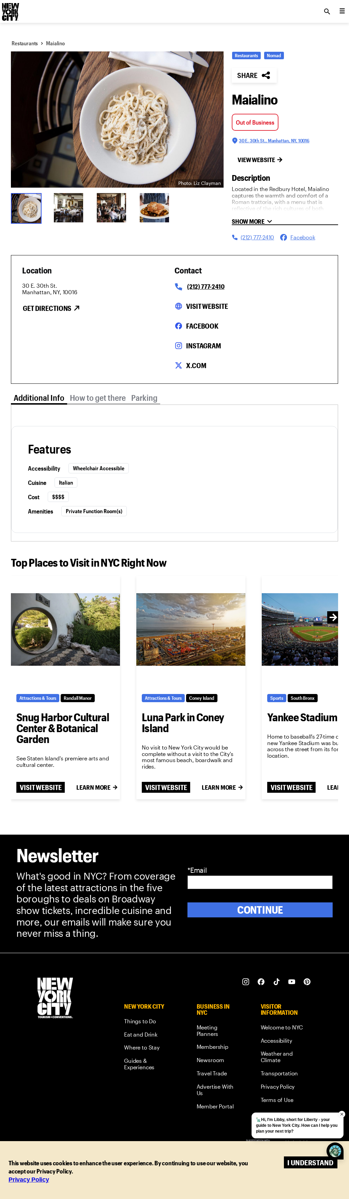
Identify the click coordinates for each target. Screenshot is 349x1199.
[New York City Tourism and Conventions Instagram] (246, 982)
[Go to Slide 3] (114, 207)
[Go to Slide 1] (28, 207)
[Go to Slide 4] (157, 207)
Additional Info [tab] (39, 398)
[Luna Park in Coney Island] (190, 629)
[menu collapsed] (342, 11)
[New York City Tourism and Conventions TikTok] (276, 982)
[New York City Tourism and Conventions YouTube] (292, 982)
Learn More (93, 787)
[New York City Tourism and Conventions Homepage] (55, 999)
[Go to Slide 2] (71, 207)
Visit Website (207, 306)
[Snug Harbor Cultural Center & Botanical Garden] (65, 629)
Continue (260, 910)
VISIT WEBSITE (40, 787)
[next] (333, 617)
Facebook (202, 326)
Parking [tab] (144, 398)
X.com (196, 365)
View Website (256, 159)
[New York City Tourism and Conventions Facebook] (261, 982)
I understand (310, 1162)
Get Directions (47, 308)
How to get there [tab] (98, 398)
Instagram (203, 346)
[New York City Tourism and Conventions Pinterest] (307, 982)
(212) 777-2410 (205, 286)
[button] (117, 119)
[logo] (10, 9)
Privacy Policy (29, 1179)
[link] (147, 1022)
